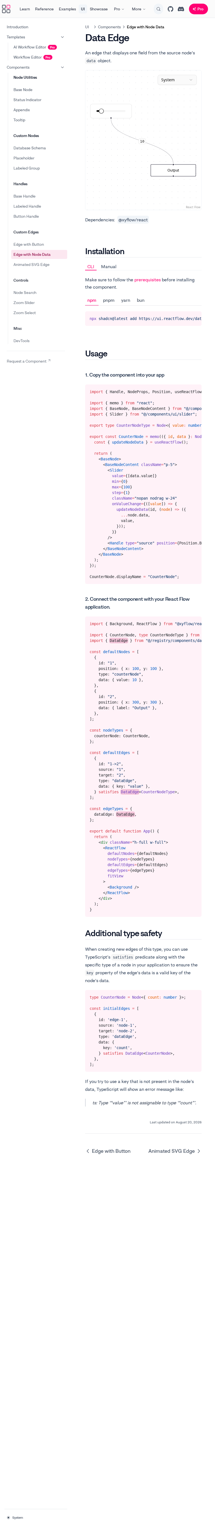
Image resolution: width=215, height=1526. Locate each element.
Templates (16, 36)
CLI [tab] (90, 266)
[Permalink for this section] (129, 251)
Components (18, 67)
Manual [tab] (108, 266)
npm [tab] (91, 300)
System (17, 1517)
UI (83, 8)
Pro (117, 8)
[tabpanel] (143, 301)
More (136, 8)
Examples (67, 8)
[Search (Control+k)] (158, 9)
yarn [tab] (125, 300)
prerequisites (147, 279)
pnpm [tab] (108, 300)
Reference (44, 8)
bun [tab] (140, 300)
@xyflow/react (133, 219)
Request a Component (26, 361)
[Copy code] (193, 317)
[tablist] (143, 266)
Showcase (99, 8)
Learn (25, 8)
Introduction (17, 26)
